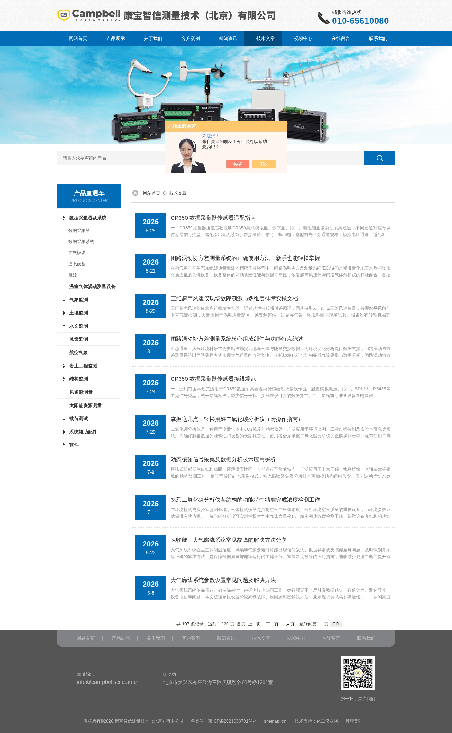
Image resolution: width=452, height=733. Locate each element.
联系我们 (378, 38)
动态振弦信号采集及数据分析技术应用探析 (223, 459)
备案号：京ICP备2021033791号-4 (224, 721)
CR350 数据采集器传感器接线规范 (213, 379)
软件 (74, 444)
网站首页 (78, 38)
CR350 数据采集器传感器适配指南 (213, 218)
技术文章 (265, 38)
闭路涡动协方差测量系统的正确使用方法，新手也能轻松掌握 (245, 258)
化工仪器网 (327, 721)
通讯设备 (76, 263)
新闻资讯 (228, 38)
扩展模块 (76, 252)
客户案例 (190, 38)
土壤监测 (78, 312)
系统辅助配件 (83, 431)
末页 (290, 623)
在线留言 (340, 38)
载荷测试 (78, 418)
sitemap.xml (275, 721)
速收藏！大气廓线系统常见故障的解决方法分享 (229, 540)
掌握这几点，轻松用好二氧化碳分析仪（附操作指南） (237, 419)
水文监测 (78, 326)
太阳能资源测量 (85, 405)
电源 (72, 274)
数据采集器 (79, 230)
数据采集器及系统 (87, 217)
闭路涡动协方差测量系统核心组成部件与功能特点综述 (237, 339)
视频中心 (303, 38)
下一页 (272, 623)
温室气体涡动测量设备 (92, 286)
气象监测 (78, 299)
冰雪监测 (78, 339)
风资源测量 (81, 392)
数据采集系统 (81, 241)
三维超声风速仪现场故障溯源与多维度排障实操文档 (234, 298)
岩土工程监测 (83, 365)
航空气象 (78, 352)
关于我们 (153, 38)
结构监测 (78, 378)
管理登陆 (354, 721)
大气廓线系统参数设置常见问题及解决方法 (223, 580)
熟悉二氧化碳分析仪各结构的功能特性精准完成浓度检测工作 (245, 500)
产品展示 (115, 38)
